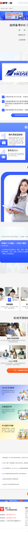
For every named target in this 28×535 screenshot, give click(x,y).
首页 (6, 8)
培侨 (26, 522)
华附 (26, 513)
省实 (26, 515)
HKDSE (10, 8)
